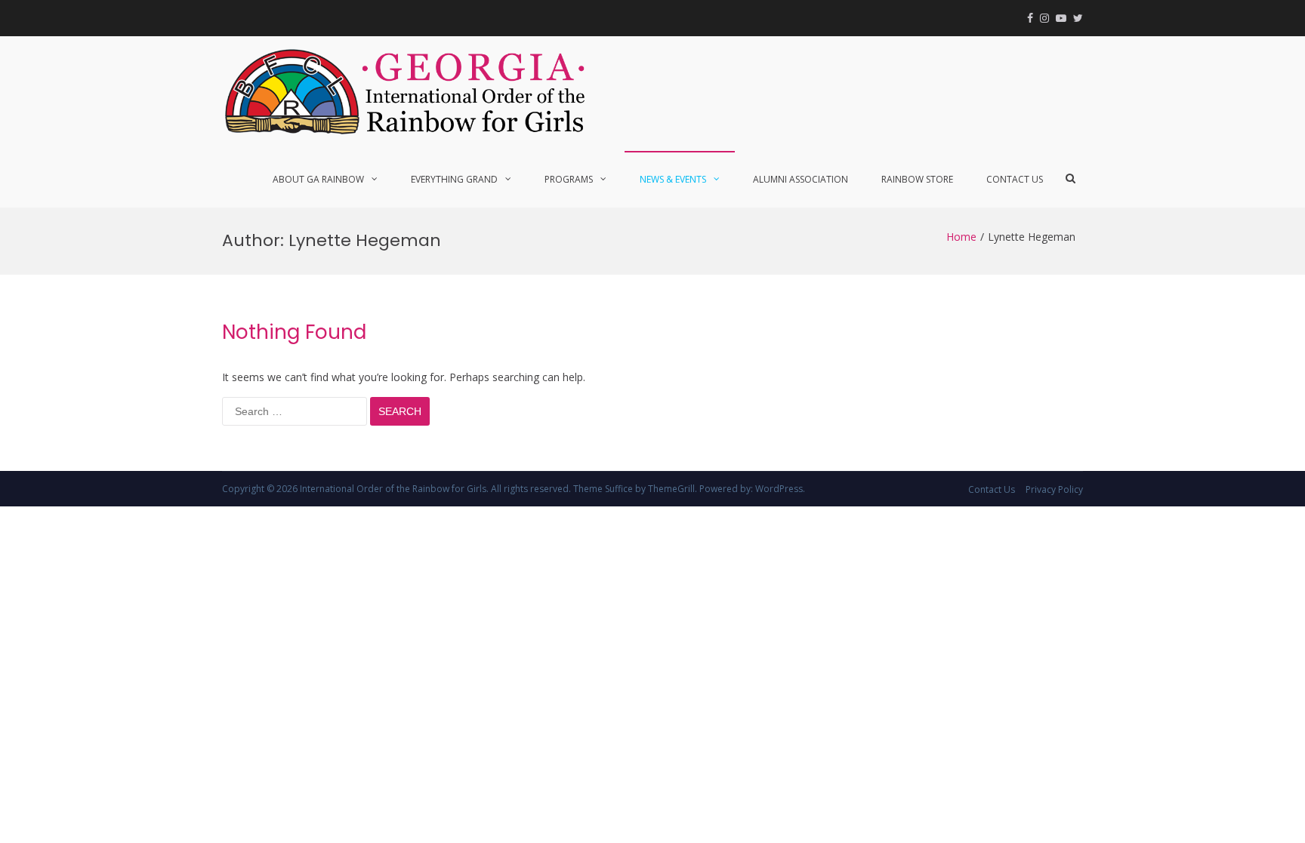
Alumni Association (800, 179)
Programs (569, 179)
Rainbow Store (917, 179)
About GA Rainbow (318, 179)
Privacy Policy (1054, 489)
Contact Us (1014, 179)
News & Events (673, 179)
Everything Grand (454, 179)
